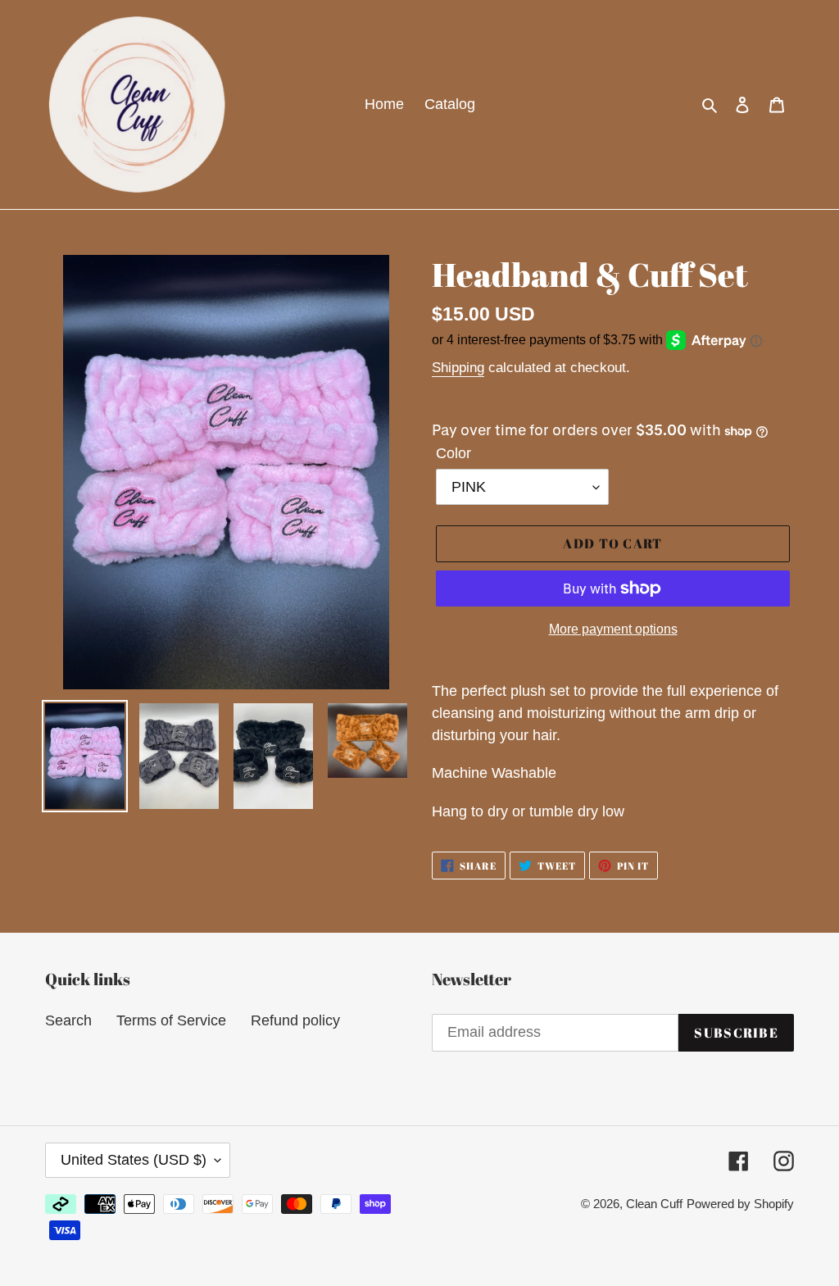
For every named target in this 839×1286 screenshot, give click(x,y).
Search (68, 1020)
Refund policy (295, 1020)
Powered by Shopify (740, 1204)
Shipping (458, 367)
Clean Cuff (654, 1204)
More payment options (613, 629)
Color (453, 453)
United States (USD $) (133, 1160)
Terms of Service (171, 1020)
